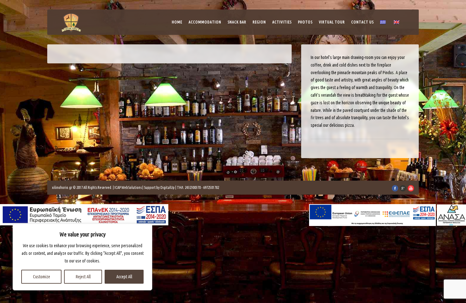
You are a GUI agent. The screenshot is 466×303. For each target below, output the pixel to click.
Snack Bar (237, 22)
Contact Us (362, 22)
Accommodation (205, 22)
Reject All (83, 276)
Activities (282, 22)
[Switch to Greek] (384, 24)
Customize (41, 276)
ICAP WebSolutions (128, 187)
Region (259, 22)
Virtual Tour (332, 22)
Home (177, 22)
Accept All (124, 276)
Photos (305, 22)
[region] (82, 257)
